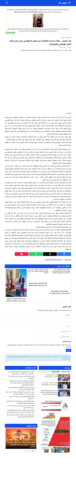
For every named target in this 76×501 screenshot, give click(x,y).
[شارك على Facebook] (64, 254)
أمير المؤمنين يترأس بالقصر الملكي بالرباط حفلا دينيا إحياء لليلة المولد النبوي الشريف (20, 416)
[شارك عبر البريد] (21, 254)
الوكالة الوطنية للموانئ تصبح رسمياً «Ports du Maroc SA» (22, 397)
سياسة (63, 37)
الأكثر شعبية (55, 371)
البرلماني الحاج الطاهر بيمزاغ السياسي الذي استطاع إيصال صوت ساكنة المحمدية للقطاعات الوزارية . (59, 293)
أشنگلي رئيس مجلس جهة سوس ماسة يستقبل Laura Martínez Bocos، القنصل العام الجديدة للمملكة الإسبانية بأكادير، (21, 383)
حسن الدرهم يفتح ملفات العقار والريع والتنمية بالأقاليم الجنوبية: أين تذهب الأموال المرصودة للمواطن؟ (48, 393)
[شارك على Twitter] (49, 254)
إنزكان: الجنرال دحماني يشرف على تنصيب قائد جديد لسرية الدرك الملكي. (20, 406)
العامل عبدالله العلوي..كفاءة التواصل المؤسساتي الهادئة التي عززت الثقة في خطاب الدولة (21, 372)
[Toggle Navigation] (70, 3)
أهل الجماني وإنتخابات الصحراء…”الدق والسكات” (50, 376)
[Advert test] (55, 426)
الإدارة (69, 47)
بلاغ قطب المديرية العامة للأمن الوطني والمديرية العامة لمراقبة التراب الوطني (21, 388)
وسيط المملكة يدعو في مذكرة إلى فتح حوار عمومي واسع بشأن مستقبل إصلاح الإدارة (20, 402)
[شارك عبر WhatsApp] (35, 254)
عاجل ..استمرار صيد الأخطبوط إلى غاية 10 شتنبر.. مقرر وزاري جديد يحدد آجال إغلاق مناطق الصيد (20, 393)
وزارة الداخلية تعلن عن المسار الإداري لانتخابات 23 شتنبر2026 (21, 377)
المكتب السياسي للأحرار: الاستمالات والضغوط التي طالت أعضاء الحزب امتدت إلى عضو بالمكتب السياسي (20, 411)
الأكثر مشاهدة (65, 371)
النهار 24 (63, 3)
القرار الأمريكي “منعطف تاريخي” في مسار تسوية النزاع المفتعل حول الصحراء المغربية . (37, 285)
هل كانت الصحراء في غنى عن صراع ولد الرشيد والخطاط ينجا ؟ (49, 384)
